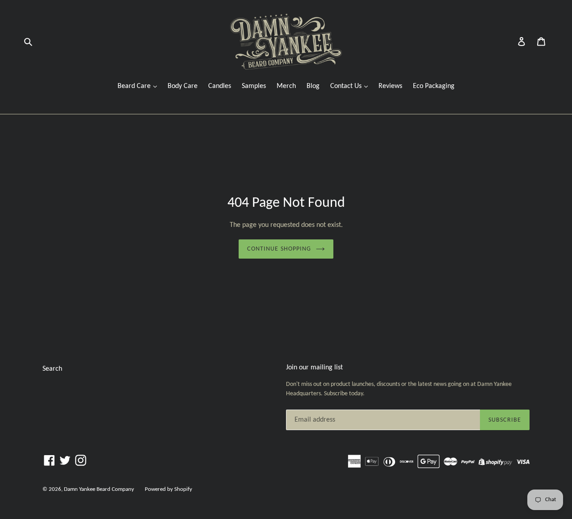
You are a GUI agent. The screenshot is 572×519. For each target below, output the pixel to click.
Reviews (390, 86)
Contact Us (346, 86)
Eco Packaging (433, 86)
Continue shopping (279, 249)
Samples (254, 86)
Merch (286, 86)
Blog (313, 86)
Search (52, 369)
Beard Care (135, 86)
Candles (219, 86)
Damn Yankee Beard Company (99, 489)
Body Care (183, 86)
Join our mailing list (314, 367)
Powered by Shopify (168, 489)
